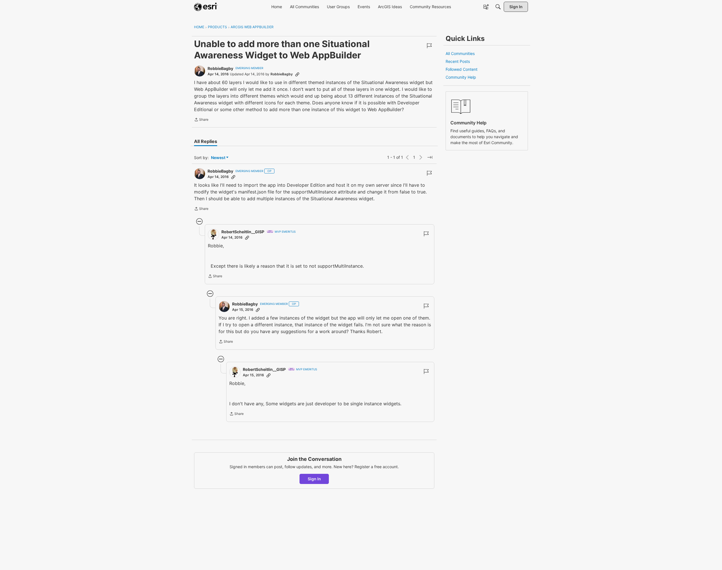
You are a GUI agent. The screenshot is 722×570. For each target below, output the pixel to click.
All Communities (460, 53)
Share (201, 120)
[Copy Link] (297, 74)
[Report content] (429, 46)
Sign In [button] (314, 478)
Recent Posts (458, 61)
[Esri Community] (206, 7)
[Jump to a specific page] (429, 157)
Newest (218, 157)
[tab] (206, 141)
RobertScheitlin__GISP (242, 231)
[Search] (498, 7)
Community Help (461, 77)
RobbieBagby (220, 68)
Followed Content (461, 69)
